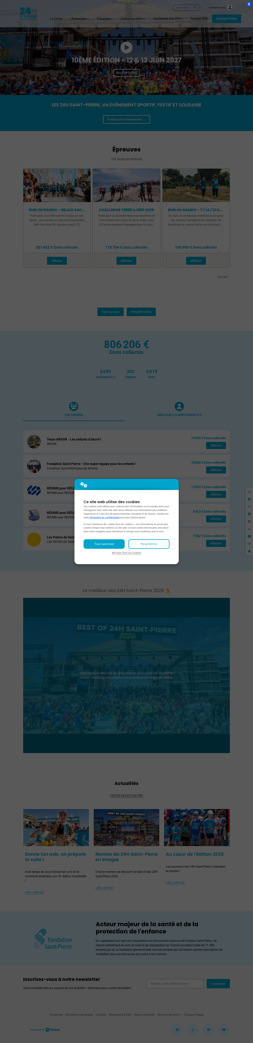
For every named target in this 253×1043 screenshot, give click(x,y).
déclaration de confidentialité (104, 517)
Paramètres (149, 544)
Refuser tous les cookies (126, 553)
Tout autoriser (104, 544)
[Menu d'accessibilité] (249, 4)
